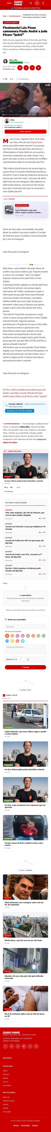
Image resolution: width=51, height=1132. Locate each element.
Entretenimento (14, 16)
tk (36, 1046)
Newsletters (7, 1085)
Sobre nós (6, 1097)
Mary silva (13, 60)
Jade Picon (26, 148)
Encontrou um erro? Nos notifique (19, 411)
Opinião (5, 1078)
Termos (16, 1125)
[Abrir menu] (43, 3)
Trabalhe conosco (9, 1101)
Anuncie (5, 1104)
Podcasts (6, 1074)
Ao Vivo (5, 1082)
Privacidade (7, 1112)
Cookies (35, 1125)
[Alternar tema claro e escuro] (37, 3)
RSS (6, 1051)
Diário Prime (36, 142)
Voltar (9, 3)
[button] (25, 126)
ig (17, 1046)
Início (5, 16)
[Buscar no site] (30, 3)
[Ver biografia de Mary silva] (5, 61)
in (30, 1046)
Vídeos (5, 1071)
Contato (5, 1108)
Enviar (26, 667)
